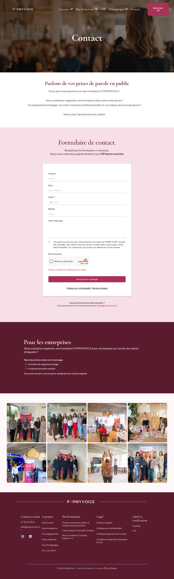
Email (51, 197)
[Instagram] (23, 536)
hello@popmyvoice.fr (107, 305)
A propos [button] (64, 9)
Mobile (51, 209)
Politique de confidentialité (79, 288)
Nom (50, 185)
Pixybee (113, 568)
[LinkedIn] (30, 536)
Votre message (55, 221)
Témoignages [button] (117, 9)
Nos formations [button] (85, 9)
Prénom (52, 174)
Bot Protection (55, 254)
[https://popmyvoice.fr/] (23, 9)
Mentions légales (100, 288)
